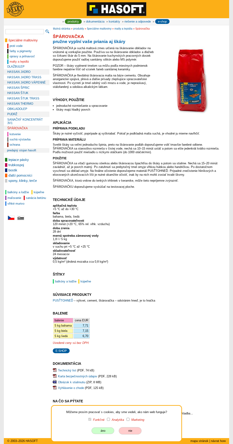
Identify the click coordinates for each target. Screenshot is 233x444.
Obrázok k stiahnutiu (71, 382)
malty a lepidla (123, 28)
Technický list (67, 370)
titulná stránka (61, 28)
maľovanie (14, 198)
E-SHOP (61, 351)
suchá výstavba (20, 139)
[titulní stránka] (116, 9)
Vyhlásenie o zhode (71, 388)
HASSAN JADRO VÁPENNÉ (26, 82)
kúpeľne (39, 192)
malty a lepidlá (19, 61)
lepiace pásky (18, 160)
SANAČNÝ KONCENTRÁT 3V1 (25, 121)
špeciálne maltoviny (23, 40)
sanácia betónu (36, 198)
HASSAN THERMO (20, 103)
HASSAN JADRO (18, 72)
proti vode (16, 46)
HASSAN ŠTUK (17, 93)
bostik (12, 170)
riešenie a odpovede (137, 21)
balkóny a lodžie (18, 192)
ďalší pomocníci (20, 175)
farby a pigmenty (21, 51)
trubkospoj (16, 165)
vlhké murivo (16, 203)
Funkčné (98, 419)
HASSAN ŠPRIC (18, 87)
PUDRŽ (12, 114)
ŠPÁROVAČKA (17, 128)
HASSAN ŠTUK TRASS (23, 98)
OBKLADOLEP (17, 109)
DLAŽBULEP (16, 66)
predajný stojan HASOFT (21, 150)
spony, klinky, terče (22, 181)
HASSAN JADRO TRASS (24, 77)
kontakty (114, 21)
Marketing (137, 419)
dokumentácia (95, 21)
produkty (73, 21)
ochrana (15, 144)
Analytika (118, 419)
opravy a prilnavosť (22, 56)
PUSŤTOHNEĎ (63, 300)
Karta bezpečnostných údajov (77, 376)
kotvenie (15, 134)
